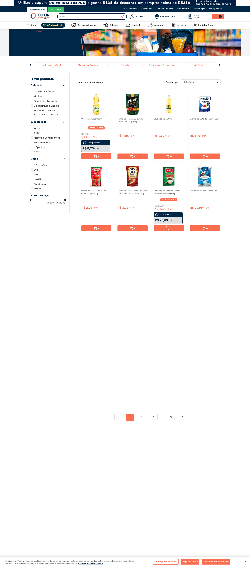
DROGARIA (56, 9)
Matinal (38, 96)
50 (171, 417)
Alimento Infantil (52, 65)
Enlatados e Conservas (161, 65)
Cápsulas (39, 147)
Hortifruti (136, 25)
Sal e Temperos (42, 142)
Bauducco (40, 184)
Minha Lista (197, 16)
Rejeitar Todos (190, 561)
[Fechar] (245, 561)
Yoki (36, 169)
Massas (38, 128)
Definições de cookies (166, 561)
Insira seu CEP (167, 16)
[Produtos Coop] (195, 25)
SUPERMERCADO (37, 9)
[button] (48, 85)
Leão (36, 174)
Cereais (125, 65)
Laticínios (198, 65)
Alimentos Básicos (87, 25)
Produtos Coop (205, 25)
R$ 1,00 (50, 203)
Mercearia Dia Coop (45, 110)
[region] (125, 562)
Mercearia (39, 31)
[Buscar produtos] (122, 16)
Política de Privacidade (90, 564)
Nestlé (37, 179)
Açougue (158, 25)
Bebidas (114, 25)
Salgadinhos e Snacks (46, 105)
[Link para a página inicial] (29, 31)
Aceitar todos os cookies (215, 561)
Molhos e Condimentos (47, 137)
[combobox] (92, 16)
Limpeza (182, 25)
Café (36, 133)
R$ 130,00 (59, 203)
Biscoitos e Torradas (89, 65)
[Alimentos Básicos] (74, 25)
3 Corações (40, 165)
